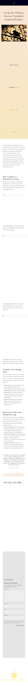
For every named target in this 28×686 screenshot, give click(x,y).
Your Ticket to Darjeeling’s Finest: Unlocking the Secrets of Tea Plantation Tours (14, 492)
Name (5, 603)
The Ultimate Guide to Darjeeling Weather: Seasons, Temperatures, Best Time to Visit (12, 515)
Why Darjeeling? (9, 535)
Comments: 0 (14, 132)
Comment (6, 589)
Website (5, 615)
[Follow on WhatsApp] (17, 684)
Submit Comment (20, 625)
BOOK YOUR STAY (14, 467)
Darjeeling (17, 87)
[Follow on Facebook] (11, 684)
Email (5, 609)
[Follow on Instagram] (14, 684)
